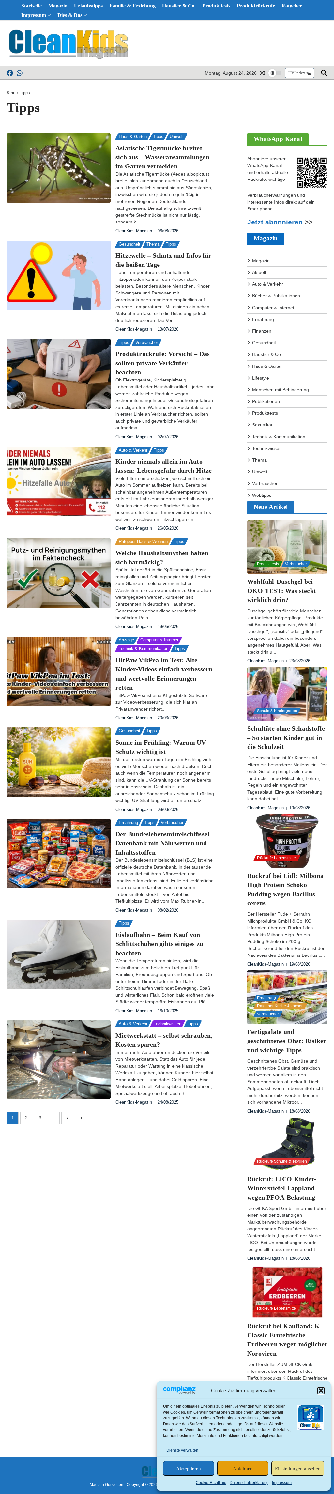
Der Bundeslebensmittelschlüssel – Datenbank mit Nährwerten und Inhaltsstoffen (165, 843)
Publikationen (266, 401)
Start (11, 92)
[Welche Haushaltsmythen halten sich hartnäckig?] (59, 573)
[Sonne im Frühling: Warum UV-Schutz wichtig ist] (59, 762)
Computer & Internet (159, 640)
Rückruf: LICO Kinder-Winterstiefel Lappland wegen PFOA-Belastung (281, 1188)
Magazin (58, 5)
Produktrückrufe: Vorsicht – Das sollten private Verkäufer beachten (162, 363)
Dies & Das (69, 15)
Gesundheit (129, 244)
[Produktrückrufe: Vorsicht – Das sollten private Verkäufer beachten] (59, 374)
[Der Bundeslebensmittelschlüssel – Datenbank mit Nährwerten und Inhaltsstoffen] (59, 853)
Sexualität (262, 424)
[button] (321, 1390)
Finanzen (261, 331)
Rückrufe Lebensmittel (277, 858)
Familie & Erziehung (132, 5)
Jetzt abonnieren (275, 222)
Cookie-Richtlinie (211, 1482)
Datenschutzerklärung (249, 1482)
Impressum (282, 1482)
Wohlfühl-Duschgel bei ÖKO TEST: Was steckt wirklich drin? (281, 590)
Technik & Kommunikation (143, 648)
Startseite (31, 5)
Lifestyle (260, 378)
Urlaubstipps (88, 5)
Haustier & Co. (179, 5)
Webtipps (261, 495)
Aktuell (259, 272)
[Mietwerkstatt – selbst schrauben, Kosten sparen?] (59, 1059)
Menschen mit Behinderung (280, 389)
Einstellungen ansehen (298, 1468)
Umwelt (177, 136)
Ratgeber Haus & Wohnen (143, 541)
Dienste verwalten (182, 1450)
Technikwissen (167, 1023)
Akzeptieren (188, 1468)
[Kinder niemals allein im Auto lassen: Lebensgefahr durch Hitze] (59, 481)
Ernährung (128, 822)
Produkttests (216, 5)
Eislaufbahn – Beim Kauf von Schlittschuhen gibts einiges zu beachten (159, 943)
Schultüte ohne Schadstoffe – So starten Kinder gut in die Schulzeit (286, 737)
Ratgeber (291, 5)
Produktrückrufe (256, 5)
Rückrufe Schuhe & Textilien (282, 1161)
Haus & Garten (133, 136)
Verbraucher (146, 342)
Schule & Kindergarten (277, 711)
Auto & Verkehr (133, 450)
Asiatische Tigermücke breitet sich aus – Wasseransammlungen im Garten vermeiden (162, 157)
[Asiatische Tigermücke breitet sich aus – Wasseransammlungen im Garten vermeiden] (59, 168)
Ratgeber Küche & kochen (280, 1006)
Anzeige (126, 640)
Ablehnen (243, 1468)
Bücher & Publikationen (276, 295)
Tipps (158, 136)
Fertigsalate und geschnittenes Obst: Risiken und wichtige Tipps (287, 1041)
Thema (152, 244)
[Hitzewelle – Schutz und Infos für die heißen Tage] (59, 275)
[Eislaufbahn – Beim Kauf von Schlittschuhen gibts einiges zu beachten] (59, 954)
